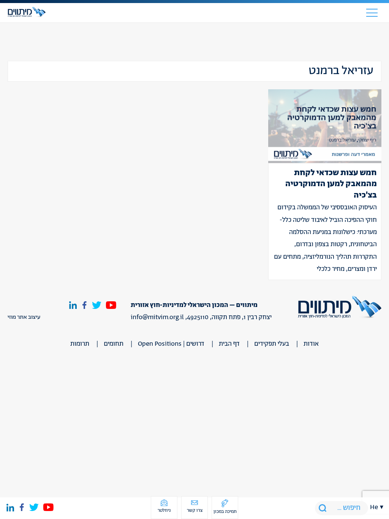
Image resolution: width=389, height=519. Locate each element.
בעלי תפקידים (271, 343)
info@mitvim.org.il (157, 317)
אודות (311, 343)
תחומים (113, 343)
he (374, 507)
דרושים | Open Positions (171, 343)
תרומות (79, 343)
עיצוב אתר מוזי (24, 317)
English (376, 125)
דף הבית (229, 343)
